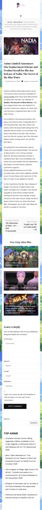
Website (7, 381)
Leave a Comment (31, 81)
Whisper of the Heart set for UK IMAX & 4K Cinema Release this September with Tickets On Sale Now (21, 486)
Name (7, 361)
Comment (8, 339)
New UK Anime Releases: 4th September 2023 (16, 264)
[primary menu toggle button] (21, 16)
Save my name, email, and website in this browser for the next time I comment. (19, 397)
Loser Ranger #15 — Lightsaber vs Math (20, 288)
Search (7, 419)
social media (9, 97)
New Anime (9, 59)
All (6, 260)
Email (6, 371)
